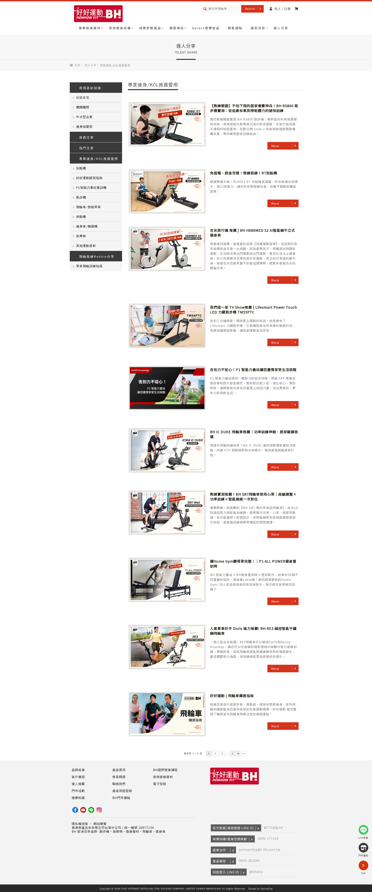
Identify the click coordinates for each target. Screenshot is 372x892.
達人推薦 (78, 783)
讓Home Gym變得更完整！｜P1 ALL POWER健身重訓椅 (253, 563)
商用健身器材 (163, 776)
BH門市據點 (121, 797)
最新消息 (258, 28)
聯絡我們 (119, 783)
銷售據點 (235, 28)
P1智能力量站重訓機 (91, 188)
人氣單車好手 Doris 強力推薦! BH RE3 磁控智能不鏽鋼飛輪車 (253, 631)
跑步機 (81, 197)
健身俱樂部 (84, 127)
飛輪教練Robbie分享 (97, 257)
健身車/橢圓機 (87, 226)
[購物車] (297, 9)
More (275, 146)
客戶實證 (78, 776)
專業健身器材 (90, 28)
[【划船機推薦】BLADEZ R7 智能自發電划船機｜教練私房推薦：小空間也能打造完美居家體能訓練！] (167, 192)
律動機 (81, 217)
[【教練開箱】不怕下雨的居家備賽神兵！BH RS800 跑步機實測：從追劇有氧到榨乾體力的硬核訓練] (167, 124)
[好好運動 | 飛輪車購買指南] (167, 714)
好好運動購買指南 (89, 178)
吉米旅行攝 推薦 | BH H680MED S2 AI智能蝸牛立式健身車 (252, 233)
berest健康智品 (206, 28)
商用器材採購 (90, 88)
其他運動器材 (86, 246)
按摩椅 (81, 236)
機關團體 (82, 107)
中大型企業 (84, 117)
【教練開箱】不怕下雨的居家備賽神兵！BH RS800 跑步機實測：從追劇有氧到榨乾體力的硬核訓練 (254, 108)
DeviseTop (267, 888)
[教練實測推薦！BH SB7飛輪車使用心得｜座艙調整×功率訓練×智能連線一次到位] (167, 513)
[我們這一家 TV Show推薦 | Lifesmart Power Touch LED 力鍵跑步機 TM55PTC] (167, 326)
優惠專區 (176, 28)
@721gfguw (273, 827)
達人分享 (281, 28)
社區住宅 (82, 98)
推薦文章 (86, 137)
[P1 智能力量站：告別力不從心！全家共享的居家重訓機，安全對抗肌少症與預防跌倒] (167, 388)
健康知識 (78, 797)
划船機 (81, 168)
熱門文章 (86, 148)
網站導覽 (100, 823)
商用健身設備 (120, 28)
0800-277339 (268, 838)
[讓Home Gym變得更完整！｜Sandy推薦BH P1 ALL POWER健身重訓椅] (167, 580)
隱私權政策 (80, 823)
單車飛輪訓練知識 (89, 266)
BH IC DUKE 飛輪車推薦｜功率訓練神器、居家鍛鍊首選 (254, 434)
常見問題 (119, 776)
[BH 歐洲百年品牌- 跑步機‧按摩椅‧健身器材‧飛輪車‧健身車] (234, 784)
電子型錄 (159, 783)
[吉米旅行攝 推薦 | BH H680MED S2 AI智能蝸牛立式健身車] (167, 249)
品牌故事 (78, 769)
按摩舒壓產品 (150, 28)
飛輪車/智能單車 (88, 207)
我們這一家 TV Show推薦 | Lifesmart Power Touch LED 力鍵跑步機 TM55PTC (253, 309)
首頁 (77, 65)
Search (250, 8)
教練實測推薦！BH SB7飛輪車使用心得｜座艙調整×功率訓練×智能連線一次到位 (253, 496)
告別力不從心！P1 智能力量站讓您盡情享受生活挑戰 (253, 369)
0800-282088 (249, 860)
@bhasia (256, 871)
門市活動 (78, 790)
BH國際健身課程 (165, 769)
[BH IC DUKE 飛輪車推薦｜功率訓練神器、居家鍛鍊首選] (167, 450)
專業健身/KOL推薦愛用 (98, 159)
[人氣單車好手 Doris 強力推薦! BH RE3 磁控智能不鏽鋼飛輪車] (167, 647)
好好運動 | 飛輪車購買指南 (232, 695)
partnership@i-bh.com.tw (259, 849)
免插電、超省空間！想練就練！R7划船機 (243, 172)
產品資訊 (119, 769)
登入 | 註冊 (282, 9)
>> (243, 753)
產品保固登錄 (122, 790)
